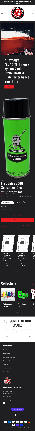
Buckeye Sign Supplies (15, 427)
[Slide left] (14, 272)
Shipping (3, 193)
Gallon (26, 202)
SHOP (9, 86)
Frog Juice (22, 304)
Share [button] (4, 226)
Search (5, 350)
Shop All (5, 364)
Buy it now (17, 219)
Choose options (8, 264)
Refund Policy (7, 361)
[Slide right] (21, 272)
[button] (2, 13)
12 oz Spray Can (7, 202)
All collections (7, 368)
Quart (18, 202)
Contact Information (9, 357)
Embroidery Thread (7, 305)
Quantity (3, 206)
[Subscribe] (30, 336)
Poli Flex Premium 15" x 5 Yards (7, 255)
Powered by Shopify (24, 427)
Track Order (6, 371)
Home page (6, 353)
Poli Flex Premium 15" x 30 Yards (22, 255)
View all (31, 284)
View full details (27, 225)
